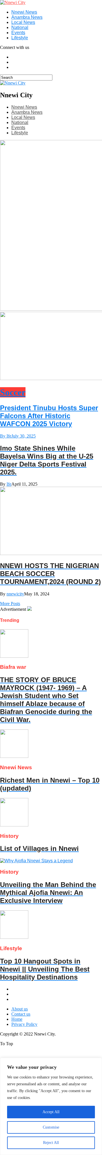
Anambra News (26, 17)
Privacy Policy (24, 1024)
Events (18, 32)
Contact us (20, 1014)
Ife (9, 484)
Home (16, 1019)
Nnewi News (24, 12)
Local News (23, 22)
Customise (51, 1127)
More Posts (10, 603)
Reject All (51, 1142)
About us (19, 1008)
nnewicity (15, 593)
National (19, 27)
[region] (51, 1106)
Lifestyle (19, 37)
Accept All (51, 1112)
